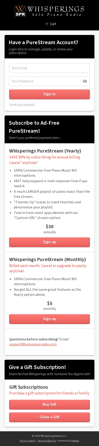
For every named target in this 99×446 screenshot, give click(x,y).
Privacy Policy (28, 441)
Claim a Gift (50, 417)
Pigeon (75, 441)
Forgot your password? (22, 104)
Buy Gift (50, 404)
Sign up (49, 242)
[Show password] (85, 81)
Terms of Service (46, 441)
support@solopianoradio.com (33, 344)
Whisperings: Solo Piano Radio (49, 11)
